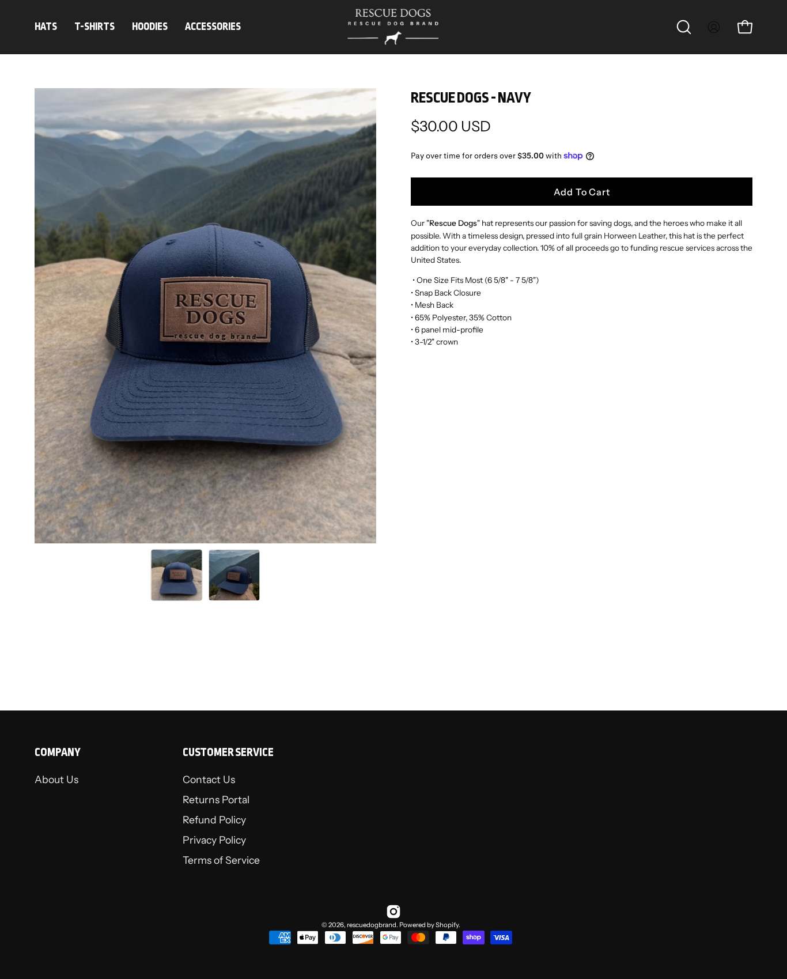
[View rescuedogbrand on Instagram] (393, 911)
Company (58, 752)
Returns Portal (216, 800)
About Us (56, 779)
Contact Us (209, 779)
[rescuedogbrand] (393, 27)
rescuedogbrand (371, 925)
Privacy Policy (214, 840)
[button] (684, 27)
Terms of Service (221, 861)
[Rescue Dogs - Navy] (177, 575)
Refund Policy (214, 820)
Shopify (447, 925)
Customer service (228, 752)
